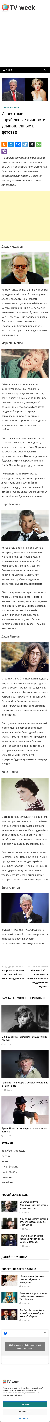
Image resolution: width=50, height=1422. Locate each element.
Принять (25, 1404)
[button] (46, 1381)
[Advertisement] (25, 41)
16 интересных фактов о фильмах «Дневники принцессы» (31, 1279)
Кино (4, 1161)
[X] (32, 144)
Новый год (7, 1182)
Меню (9, 70)
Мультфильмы (10, 1166)
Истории (6, 1156)
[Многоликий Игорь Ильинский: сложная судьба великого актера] (9, 1202)
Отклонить (25, 1411)
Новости (6, 1177)
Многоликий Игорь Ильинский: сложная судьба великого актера (33, 1205)
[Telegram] (25, 144)
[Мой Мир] (11, 144)
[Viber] (4, 151)
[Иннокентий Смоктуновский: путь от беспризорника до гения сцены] (9, 1219)
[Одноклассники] (4, 144)
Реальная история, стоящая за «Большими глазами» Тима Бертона (33, 1296)
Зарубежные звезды (11, 107)
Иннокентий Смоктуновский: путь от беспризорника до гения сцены (33, 1222)
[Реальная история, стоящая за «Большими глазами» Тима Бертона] (9, 1293)
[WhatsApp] (38, 144)
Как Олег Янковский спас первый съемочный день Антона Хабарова (32, 1313)
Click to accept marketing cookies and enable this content (25, 1346)
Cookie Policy (23, 1418)
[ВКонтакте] (18, 144)
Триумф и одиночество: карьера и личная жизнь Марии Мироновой (31, 1238)
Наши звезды (9, 1171)
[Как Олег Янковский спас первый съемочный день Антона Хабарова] (9, 1310)
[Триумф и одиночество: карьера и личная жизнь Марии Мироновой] (9, 1236)
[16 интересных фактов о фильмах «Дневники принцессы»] (9, 1276)
